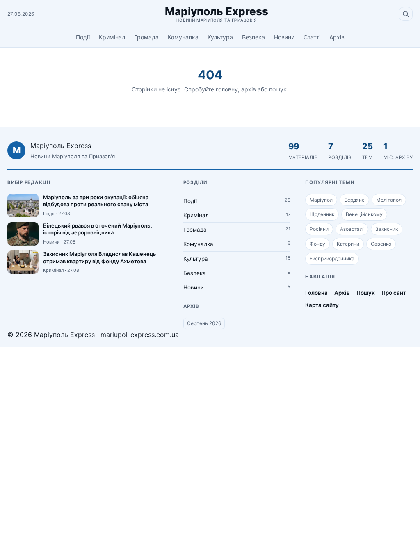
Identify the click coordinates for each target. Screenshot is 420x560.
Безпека (253, 37)
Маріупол (321, 200)
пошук (278, 89)
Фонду (317, 244)
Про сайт (393, 292)
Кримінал (112, 37)
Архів (337, 37)
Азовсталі (352, 229)
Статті (312, 37)
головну (227, 89)
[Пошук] (406, 14)
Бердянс (354, 200)
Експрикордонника (332, 258)
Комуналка (183, 37)
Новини (284, 37)
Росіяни (319, 229)
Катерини (348, 244)
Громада (146, 37)
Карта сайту (322, 305)
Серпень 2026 (204, 323)
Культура (220, 37)
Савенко (381, 244)
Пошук (365, 292)
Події (83, 37)
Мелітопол (389, 200)
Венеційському (364, 214)
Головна (316, 292)
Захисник (386, 229)
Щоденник (322, 214)
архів (248, 89)
